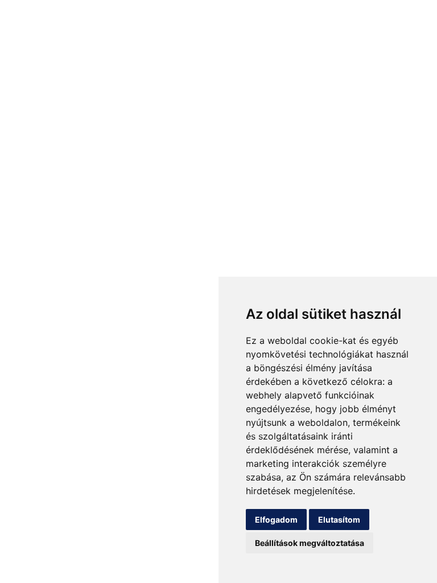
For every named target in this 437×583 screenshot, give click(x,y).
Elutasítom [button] (339, 519)
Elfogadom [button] (276, 519)
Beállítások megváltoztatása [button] (309, 543)
